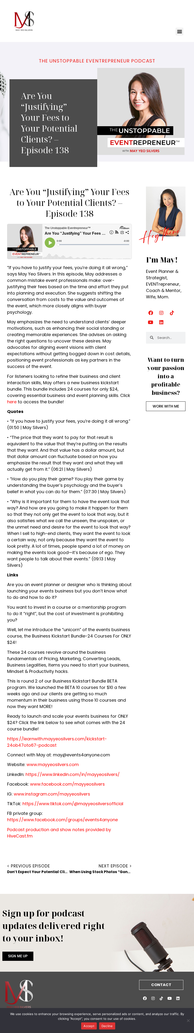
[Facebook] (150, 313)
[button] (179, 31)
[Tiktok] (172, 313)
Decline (107, 1026)
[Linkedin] (161, 322)
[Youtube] (150, 322)
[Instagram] (161, 313)
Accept (89, 1026)
